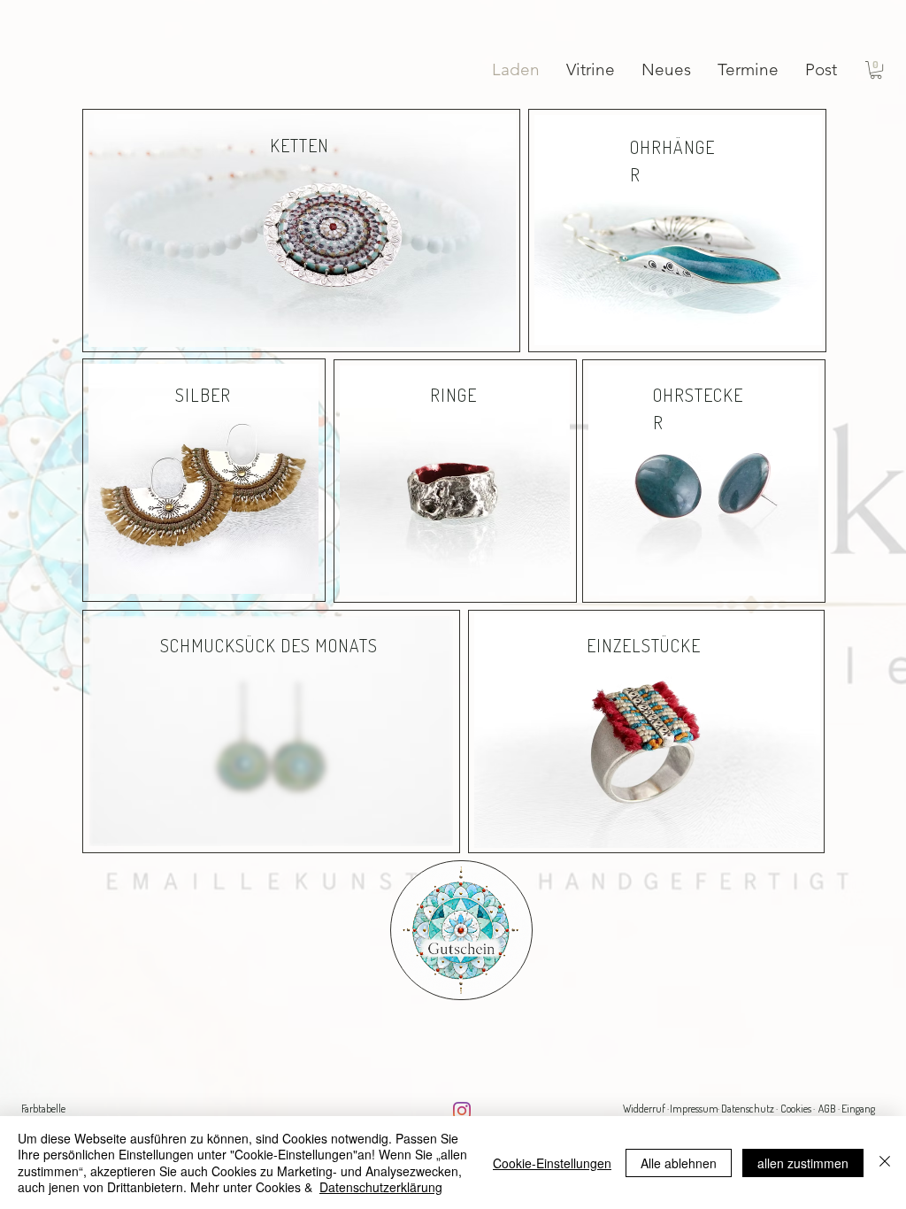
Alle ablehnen (679, 1163)
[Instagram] (462, 1111)
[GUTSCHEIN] (461, 930)
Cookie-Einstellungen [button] (552, 1163)
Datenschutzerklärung (380, 1187)
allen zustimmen (802, 1163)
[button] (876, 70)
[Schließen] (884, 1162)
